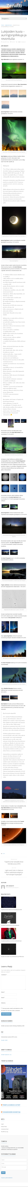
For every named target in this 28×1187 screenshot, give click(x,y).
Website (3, 1003)
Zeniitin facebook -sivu (6, 1054)
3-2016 (3, 853)
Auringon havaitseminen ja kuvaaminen (10, 925)
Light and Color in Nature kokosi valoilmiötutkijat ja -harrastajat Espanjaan (14, 872)
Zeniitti (14, 5)
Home (2, 25)
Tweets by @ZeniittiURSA (6, 1177)
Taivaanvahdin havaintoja (11, 1112)
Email (3, 997)
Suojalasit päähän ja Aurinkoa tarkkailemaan (11, 941)
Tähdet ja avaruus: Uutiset (11, 1105)
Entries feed (4, 1126)
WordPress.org (4, 1131)
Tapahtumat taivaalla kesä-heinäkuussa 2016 (14, 863)
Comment (4, 974)
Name (3, 992)
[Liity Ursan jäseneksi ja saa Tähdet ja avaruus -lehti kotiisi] (14, 1098)
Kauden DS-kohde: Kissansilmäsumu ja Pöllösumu (12, 956)
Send (3, 1172)
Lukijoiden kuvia (8, 25)
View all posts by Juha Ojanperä (12, 887)
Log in (2, 1124)
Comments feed (4, 1129)
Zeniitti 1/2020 (4, 1040)
